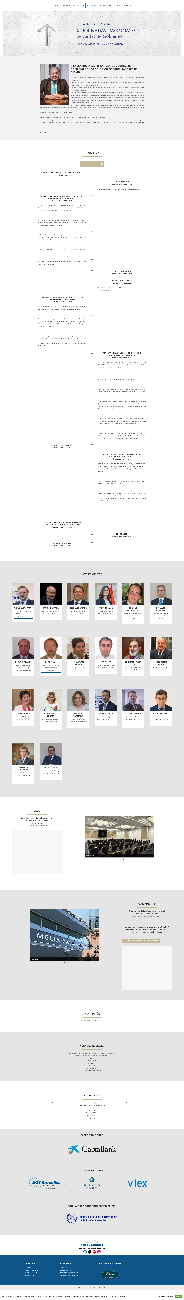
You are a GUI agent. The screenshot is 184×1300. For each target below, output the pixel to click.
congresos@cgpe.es (94, 1118)
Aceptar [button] (178, 1296)
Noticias (27, 1267)
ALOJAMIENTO (91, 5)
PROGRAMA (66, 5)
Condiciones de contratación (69, 1275)
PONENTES (75, 5)
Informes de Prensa (31, 1272)
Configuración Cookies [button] (166, 1297)
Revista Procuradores (31, 1270)
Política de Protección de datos (69, 1272)
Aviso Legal (63, 1267)
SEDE (83, 5)
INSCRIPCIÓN (102, 5)
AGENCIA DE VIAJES (115, 5)
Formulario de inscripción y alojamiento (141, 941)
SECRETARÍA (128, 5)
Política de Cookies (66, 1270)
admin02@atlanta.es (94, 1070)
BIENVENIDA (56, 5)
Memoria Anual (29, 1275)
